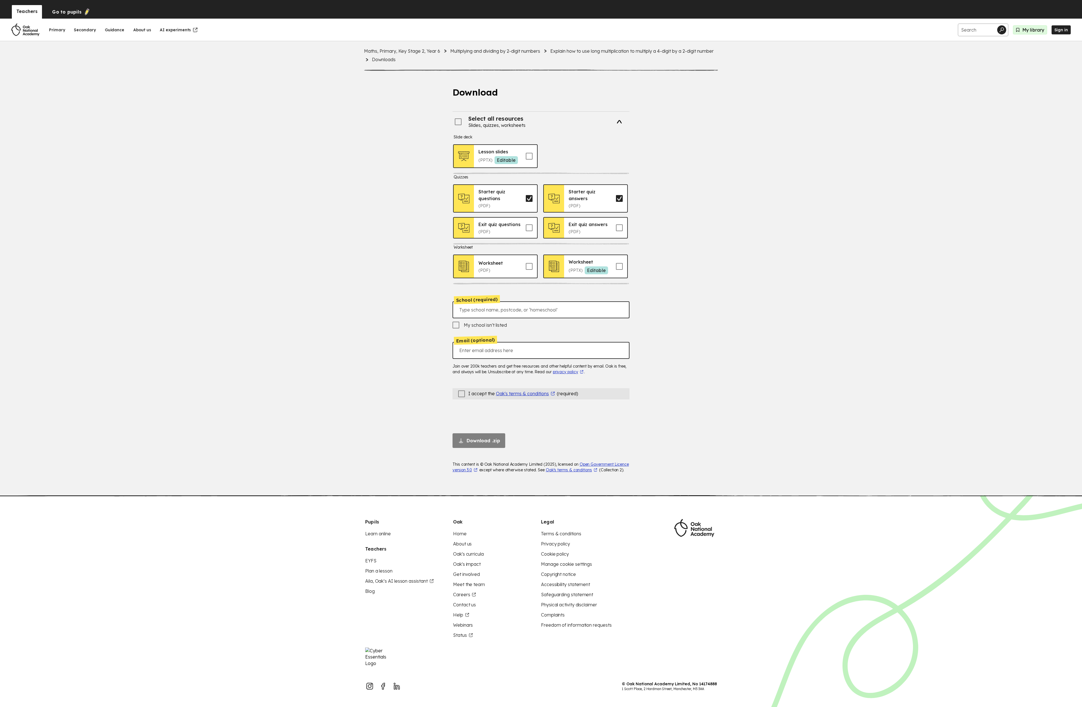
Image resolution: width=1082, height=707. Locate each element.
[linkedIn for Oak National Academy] (396, 686)
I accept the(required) (523, 393)
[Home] (25, 30)
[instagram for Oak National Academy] (369, 686)
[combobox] (541, 310)
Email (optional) (475, 340)
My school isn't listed (485, 325)
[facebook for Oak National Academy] (383, 686)
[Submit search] (1001, 29)
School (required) (477, 299)
